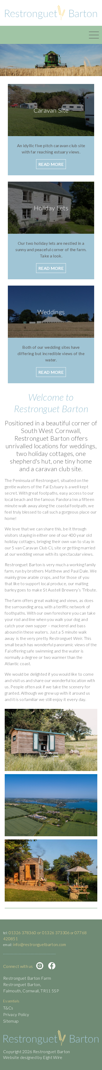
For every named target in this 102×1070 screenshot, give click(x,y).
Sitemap (11, 1020)
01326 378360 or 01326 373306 (39, 932)
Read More (51, 164)
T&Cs (8, 1007)
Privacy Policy (16, 1014)
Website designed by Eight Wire (33, 1057)
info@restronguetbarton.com (39, 944)
